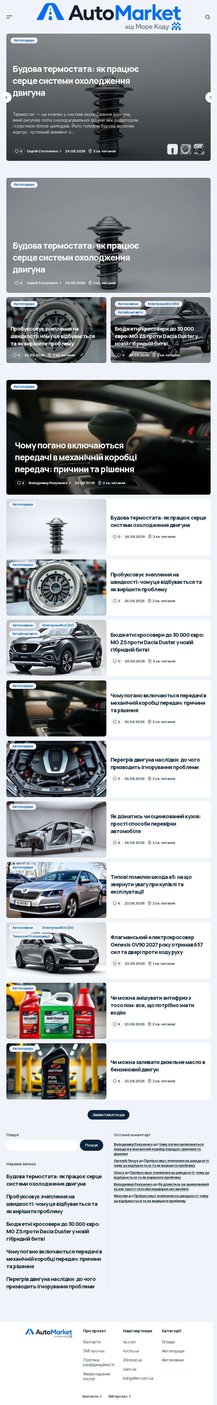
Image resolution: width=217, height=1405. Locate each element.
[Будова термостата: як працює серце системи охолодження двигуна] (108, 235)
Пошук (12, 1134)
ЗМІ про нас (117, 1396)
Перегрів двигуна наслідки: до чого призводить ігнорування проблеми (51, 1282)
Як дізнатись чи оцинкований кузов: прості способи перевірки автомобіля (161, 1186)
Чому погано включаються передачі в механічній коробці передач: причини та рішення (54, 1259)
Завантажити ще (108, 1114)
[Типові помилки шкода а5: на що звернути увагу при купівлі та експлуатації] (56, 890)
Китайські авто (130, 312)
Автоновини (128, 304)
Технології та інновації (31, 936)
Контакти (90, 1396)
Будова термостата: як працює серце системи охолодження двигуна (54, 1180)
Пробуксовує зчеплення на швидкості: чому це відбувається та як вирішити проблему (52, 1204)
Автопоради (24, 40)
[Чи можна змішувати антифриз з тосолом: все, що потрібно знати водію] (56, 1011)
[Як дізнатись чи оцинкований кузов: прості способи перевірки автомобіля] (56, 829)
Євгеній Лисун (126, 1160)
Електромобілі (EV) (163, 304)
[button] (9, 17)
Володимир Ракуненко (133, 1144)
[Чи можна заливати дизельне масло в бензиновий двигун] (56, 1071)
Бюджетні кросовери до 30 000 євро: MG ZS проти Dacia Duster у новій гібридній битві (53, 1231)
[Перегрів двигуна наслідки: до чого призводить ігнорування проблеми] (56, 769)
